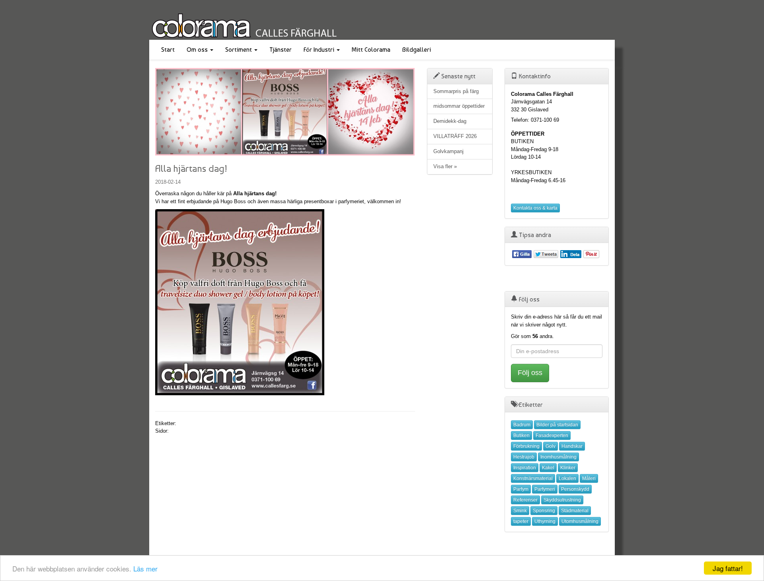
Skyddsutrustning (562, 500)
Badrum (521, 424)
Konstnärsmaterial (533, 478)
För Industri (320, 49)
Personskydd (575, 489)
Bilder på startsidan (557, 424)
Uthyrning (544, 521)
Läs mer (145, 568)
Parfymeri (544, 489)
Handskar (572, 446)
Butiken (521, 435)
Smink (520, 510)
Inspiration (524, 467)
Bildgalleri (416, 49)
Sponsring (544, 510)
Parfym (520, 489)
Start (168, 49)
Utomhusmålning (579, 521)
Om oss (198, 49)
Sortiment (239, 49)
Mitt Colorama (371, 49)
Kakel (548, 467)
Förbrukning (526, 446)
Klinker (567, 467)
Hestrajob (523, 457)
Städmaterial (575, 510)
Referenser (525, 500)
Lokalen (567, 478)
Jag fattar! (728, 568)
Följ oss (530, 373)
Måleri (589, 478)
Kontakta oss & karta (535, 208)
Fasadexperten (552, 435)
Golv (550, 446)
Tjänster (280, 49)
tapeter (520, 521)
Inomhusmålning (558, 457)
